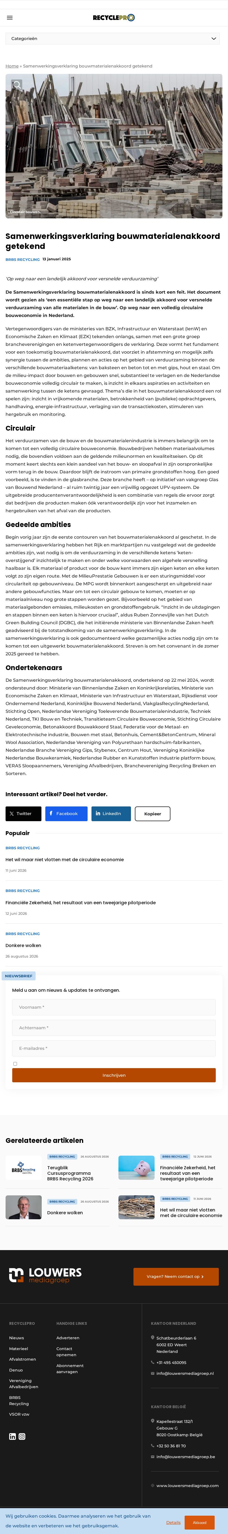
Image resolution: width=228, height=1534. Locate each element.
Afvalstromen (22, 1359)
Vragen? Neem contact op (173, 1276)
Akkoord (199, 1523)
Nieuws (16, 1337)
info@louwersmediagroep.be (186, 1456)
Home (12, 66)
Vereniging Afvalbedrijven (23, 1383)
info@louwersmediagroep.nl (185, 1373)
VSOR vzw (19, 1414)
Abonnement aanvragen (70, 1368)
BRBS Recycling (23, 259)
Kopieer (152, 813)
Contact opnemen (66, 1351)
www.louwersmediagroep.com (188, 1485)
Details (173, 1522)
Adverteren (68, 1337)
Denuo (16, 1370)
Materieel (18, 1348)
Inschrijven (114, 1075)
